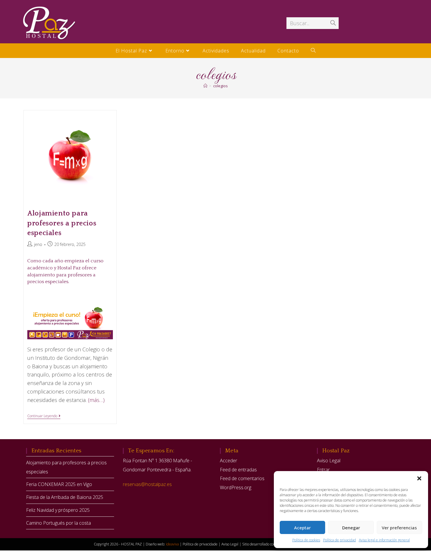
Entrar (323, 469)
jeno (38, 244)
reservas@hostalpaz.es (147, 484)
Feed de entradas (238, 469)
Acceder (228, 460)
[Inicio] (205, 85)
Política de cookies (306, 540)
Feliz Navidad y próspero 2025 (58, 510)
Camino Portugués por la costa (58, 523)
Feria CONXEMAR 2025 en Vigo (59, 484)
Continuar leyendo (43, 416)
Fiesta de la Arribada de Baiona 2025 (64, 497)
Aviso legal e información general (384, 540)
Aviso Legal (328, 460)
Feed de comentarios (242, 478)
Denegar (351, 528)
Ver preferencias (399, 528)
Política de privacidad (339, 540)
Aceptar (302, 528)
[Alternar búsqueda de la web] (313, 50)
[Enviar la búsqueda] (333, 23)
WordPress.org (235, 487)
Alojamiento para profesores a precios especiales (61, 223)
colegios (220, 85)
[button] (419, 478)
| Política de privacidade (199, 544)
